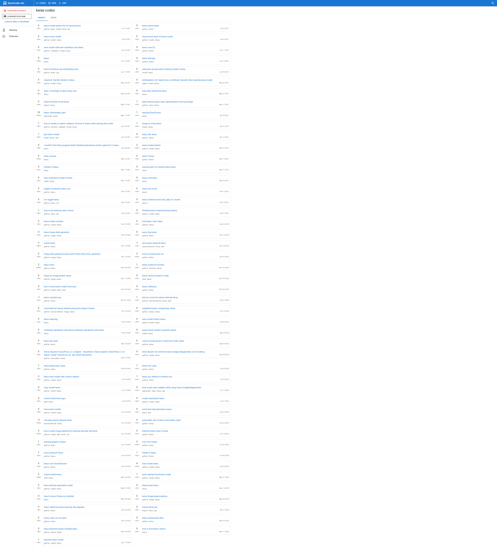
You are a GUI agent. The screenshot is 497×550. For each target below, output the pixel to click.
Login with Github (16, 16)
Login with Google (16, 11)
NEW (54, 3)
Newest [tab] (41, 18)
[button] (17, 30)
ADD (64, 3)
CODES (42, 3)
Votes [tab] (53, 18)
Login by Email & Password (17, 22)
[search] (493, 3)
